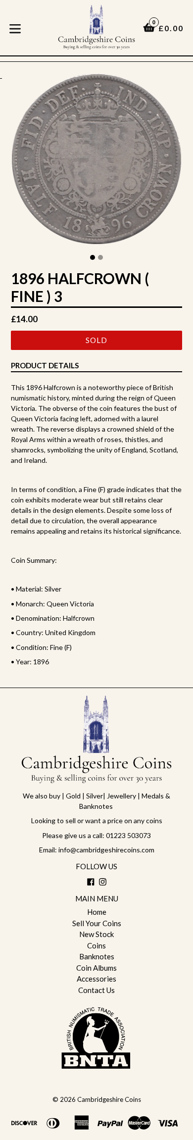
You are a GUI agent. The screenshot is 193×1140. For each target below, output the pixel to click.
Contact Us (96, 990)
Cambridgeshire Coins (109, 1099)
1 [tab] (92, 257)
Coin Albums (96, 967)
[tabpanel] (96, 161)
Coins (96, 945)
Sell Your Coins (96, 923)
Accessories (96, 978)
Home (96, 911)
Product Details (45, 365)
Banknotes (96, 956)
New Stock (96, 934)
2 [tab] (100, 257)
